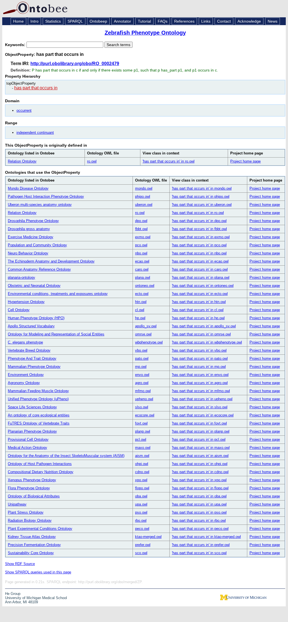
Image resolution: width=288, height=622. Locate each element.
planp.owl (142, 431)
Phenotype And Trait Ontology (32, 358)
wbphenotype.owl (149, 342)
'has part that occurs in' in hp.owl (198, 318)
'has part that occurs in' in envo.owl (200, 375)
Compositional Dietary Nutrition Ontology (40, 472)
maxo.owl (142, 447)
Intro (34, 21)
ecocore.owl (144, 415)
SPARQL (75, 21)
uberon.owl (143, 204)
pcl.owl (140, 439)
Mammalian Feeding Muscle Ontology (38, 391)
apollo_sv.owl (146, 326)
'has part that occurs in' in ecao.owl (200, 261)
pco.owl (141, 245)
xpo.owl (141, 480)
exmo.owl (142, 237)
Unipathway (17, 504)
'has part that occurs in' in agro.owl (200, 383)
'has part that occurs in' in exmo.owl (201, 237)
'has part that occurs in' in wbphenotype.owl (207, 342)
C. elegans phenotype (25, 342)
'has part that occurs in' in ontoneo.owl (203, 285)
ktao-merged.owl (148, 537)
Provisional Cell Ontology (28, 439)
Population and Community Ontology (37, 245)
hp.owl (140, 318)
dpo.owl (141, 221)
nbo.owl (141, 253)
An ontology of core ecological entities (38, 415)
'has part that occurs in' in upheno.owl (202, 399)
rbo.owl (141, 520)
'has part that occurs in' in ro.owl (169, 161)
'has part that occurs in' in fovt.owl (199, 423)
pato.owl (141, 358)
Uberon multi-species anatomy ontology (40, 204)
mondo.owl (143, 188)
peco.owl (142, 528)
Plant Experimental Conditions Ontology (40, 528)
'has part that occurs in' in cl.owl (198, 310)
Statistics (53, 21)
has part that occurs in (35, 87)
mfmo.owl (143, 391)
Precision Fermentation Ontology (34, 545)
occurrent (24, 110)
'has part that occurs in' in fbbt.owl (199, 229)
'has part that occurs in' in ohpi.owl (199, 464)
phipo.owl (142, 196)
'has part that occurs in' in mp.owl (199, 366)
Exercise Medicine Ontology (30, 237)
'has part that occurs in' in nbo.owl (199, 253)
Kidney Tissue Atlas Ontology (32, 537)
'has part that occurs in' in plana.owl (200, 277)
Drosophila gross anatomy (29, 229)
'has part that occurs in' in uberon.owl (202, 204)
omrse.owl (143, 334)
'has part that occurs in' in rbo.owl (199, 520)
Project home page (245, 161)
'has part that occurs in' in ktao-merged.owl (206, 537)
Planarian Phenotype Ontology (32, 431)
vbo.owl (141, 350)
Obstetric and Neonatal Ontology (34, 285)
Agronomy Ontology (24, 383)
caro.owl (141, 269)
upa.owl (141, 504)
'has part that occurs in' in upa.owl (199, 504)
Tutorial (144, 21)
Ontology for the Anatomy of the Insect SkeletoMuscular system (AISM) (66, 456)
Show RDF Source (20, 564)
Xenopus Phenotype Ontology (32, 480)
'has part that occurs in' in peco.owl (200, 528)
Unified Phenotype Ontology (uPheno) (38, 399)
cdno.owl (142, 472)
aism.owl (142, 456)
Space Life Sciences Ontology (32, 407)
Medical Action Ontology (27, 447)
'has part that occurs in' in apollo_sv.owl (204, 326)
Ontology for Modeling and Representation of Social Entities (56, 334)
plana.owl (142, 277)
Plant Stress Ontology (26, 512)
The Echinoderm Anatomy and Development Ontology (51, 261)
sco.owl (141, 553)
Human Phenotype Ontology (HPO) (36, 318)
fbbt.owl (141, 229)
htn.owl (141, 302)
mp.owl (141, 366)
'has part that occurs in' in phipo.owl (200, 196)
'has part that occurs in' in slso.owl (199, 407)
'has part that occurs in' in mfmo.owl (201, 391)
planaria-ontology (21, 277)
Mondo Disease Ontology (28, 188)
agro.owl (141, 383)
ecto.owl (141, 294)
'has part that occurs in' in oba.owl (199, 496)
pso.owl (141, 512)
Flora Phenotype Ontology (29, 488)
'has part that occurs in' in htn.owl (199, 302)
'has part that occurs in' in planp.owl (200, 431)
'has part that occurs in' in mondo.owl (202, 188)
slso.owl (141, 407)
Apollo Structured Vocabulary (31, 326)
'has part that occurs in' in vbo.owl (199, 350)
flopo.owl (142, 488)
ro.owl (92, 161)
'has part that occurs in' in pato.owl (200, 358)
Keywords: (16, 44)
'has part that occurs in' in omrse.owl (201, 334)
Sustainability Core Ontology (31, 553)
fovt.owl (141, 423)
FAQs (162, 21)
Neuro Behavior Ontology (28, 253)
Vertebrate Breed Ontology (29, 350)
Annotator (122, 21)
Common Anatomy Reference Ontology (39, 269)
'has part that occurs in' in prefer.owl (201, 545)
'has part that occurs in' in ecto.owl (200, 294)
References (184, 21)
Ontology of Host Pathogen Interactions (40, 464)
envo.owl (142, 375)
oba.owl (141, 496)
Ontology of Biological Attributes (34, 496)
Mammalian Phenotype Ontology (34, 366)
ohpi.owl (141, 464)
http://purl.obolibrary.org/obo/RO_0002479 (74, 63)
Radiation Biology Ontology (30, 520)
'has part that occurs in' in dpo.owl (199, 221)
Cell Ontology (19, 310)
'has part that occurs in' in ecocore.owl (203, 415)
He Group (12, 594)
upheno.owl (144, 399)
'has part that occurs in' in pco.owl (199, 245)
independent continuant (35, 132)
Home (18, 21)
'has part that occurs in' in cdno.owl (200, 472)
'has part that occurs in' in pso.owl (199, 512)
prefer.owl (142, 545)
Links (205, 21)
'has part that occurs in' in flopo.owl (200, 488)
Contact (224, 21)
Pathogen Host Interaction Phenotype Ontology (46, 196)
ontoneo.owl (144, 285)
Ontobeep (98, 21)
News (272, 21)
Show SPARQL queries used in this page (38, 572)
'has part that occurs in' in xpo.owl (199, 480)
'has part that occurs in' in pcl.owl (198, 439)
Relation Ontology (22, 161)
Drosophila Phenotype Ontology (33, 221)
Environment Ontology (26, 375)
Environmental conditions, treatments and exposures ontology (58, 294)
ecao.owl (142, 261)
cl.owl (139, 310)
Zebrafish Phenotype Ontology (145, 33)
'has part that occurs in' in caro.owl (200, 269)
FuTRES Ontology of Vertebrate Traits (38, 423)
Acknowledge (249, 21)
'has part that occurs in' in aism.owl (200, 456)
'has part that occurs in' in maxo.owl (201, 447)
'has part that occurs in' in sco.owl (199, 553)
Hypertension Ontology (26, 302)
